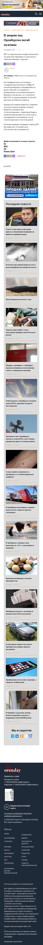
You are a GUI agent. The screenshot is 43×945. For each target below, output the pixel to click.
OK (5, 149)
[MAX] (14, 64)
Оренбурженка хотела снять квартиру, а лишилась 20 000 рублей (21, 680)
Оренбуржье (9, 863)
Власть (7, 850)
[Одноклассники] (8, 64)
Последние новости (18, 204)
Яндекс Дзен (9, 151)
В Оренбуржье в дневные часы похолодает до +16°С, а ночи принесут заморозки (20, 545)
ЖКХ (5, 860)
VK (5, 144)
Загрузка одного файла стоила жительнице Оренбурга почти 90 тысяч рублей (20, 332)
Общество (26, 853)
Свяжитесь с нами (11, 776)
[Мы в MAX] (30, 736)
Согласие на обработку (13, 813)
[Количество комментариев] (21, 238)
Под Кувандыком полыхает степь (18, 299)
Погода (25, 860)
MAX (6, 146)
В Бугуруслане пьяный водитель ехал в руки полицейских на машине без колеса (21, 265)
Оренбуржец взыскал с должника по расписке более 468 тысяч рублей (19, 612)
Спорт (24, 857)
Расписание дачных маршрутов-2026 (10, 871)
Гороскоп (8, 841)
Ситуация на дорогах (27, 842)
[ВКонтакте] (5, 64)
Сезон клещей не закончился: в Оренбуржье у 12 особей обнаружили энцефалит (19, 474)
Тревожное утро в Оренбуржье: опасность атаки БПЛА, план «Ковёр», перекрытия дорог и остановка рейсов (20, 439)
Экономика (9, 853)
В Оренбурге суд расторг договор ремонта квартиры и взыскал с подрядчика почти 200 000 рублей (18, 715)
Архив (6, 834)
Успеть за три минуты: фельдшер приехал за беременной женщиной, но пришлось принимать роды (20, 231)
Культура (8, 857)
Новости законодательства (29, 864)
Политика (26, 850)
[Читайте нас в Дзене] (26, 736)
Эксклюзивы (9, 838)
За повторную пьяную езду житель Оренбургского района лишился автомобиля (19, 646)
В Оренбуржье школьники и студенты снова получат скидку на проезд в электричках (20, 510)
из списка (8, 936)
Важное (25, 838)
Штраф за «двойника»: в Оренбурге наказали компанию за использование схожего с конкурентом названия (20, 368)
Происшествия (28, 847)
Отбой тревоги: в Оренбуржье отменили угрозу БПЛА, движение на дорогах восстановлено (21, 403)
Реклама (7, 847)
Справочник (27, 835)
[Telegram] (11, 64)
